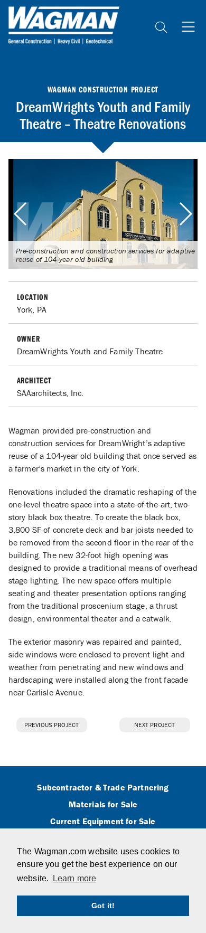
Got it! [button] (103, 905)
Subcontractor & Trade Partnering (102, 788)
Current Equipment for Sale (102, 821)
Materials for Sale (103, 804)
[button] (185, 213)
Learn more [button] (75, 878)
